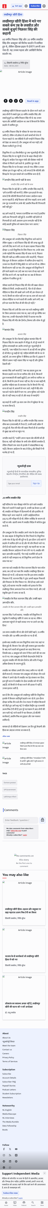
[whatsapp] (10, 1167)
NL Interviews (8, 1118)
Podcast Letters (9, 1089)
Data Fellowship (9, 1126)
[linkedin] (10, 1161)
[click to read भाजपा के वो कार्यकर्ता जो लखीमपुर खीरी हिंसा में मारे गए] (24, 940)
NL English (7, 1110)
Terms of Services (10, 1061)
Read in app (33, 101)
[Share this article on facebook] (5, 101)
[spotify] (16, 1161)
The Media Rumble (10, 1122)
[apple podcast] (16, 1155)
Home (6, 1204)
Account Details (9, 1078)
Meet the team (8, 1045)
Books (5, 1130)
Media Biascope (9, 1114)
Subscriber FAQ (9, 1082)
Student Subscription (11, 1093)
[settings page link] (26, 6)
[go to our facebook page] (4, 1149)
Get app (18, 6)
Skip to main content (14, 18)
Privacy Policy (8, 1057)
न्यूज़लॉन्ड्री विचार (8, 1041)
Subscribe (35, 6)
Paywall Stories (8, 1085)
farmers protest (10, 782)
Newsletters (7, 1097)
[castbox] (4, 1167)
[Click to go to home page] (4, 6)
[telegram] (4, 1161)
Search (33, 1205)
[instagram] (4, 1155)
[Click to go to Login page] (44, 6)
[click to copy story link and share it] (21, 101)
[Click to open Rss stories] (10, 1155)
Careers (5, 1053)
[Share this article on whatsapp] (16, 101)
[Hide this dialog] (44, 1173)
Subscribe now (10, 1193)
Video (15, 1204)
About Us (6, 1037)
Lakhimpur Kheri (10, 796)
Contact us (7, 1049)
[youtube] (16, 1149)
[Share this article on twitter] (11, 101)
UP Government (10, 789)
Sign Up (36, 483)
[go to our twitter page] (10, 1149)
